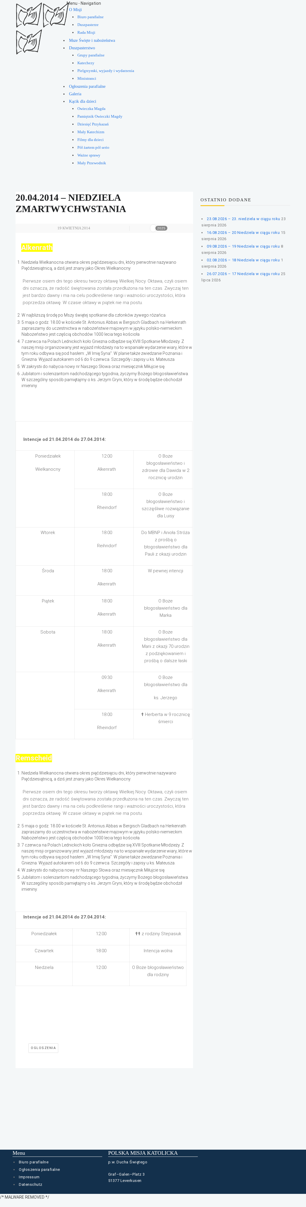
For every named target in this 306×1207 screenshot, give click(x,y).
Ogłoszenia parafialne (87, 86)
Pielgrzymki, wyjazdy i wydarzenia (105, 71)
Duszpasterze (88, 25)
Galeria (75, 94)
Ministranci (86, 78)
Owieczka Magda (91, 109)
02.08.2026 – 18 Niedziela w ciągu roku (243, 260)
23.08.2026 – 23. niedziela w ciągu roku (243, 219)
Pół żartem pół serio (93, 147)
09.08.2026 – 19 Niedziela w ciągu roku (243, 246)
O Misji (75, 9)
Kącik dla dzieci (82, 101)
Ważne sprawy (88, 155)
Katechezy (85, 63)
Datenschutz (30, 1184)
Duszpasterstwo (82, 48)
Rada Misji (86, 32)
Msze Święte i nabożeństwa (92, 40)
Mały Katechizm (90, 132)
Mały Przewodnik (91, 163)
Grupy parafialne (91, 55)
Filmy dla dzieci (90, 140)
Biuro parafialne (90, 17)
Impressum (29, 1177)
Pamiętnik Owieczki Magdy (100, 116)
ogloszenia (43, 1048)
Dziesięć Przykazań (93, 124)
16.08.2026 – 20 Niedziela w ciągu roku (243, 232)
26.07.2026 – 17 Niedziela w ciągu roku (243, 274)
